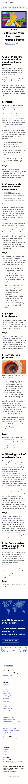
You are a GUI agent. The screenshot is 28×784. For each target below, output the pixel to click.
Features (5, 691)
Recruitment (14, 29)
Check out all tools (8, 741)
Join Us (5, 751)
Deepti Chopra (11, 44)
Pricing (5, 689)
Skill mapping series (8, 726)
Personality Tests (7, 711)
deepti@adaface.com (8, 675)
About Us (5, 749)
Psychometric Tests (8, 708)
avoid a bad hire (18, 419)
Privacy (12, 779)
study (11, 377)
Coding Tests (6, 706)
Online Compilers (7, 732)
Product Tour (6, 684)
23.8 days (13, 405)
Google (11, 130)
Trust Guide (19, 779)
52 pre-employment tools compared (12, 721)
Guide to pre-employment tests (11, 738)
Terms (7, 779)
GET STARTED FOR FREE (10, 641)
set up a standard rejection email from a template (12, 518)
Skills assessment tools (9, 719)
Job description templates (10, 728)
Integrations (6, 693)
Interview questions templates (11, 730)
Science (5, 686)
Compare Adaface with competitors (12, 723)
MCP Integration (7, 696)
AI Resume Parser (7, 698)
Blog (4, 754)
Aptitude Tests (7, 704)
